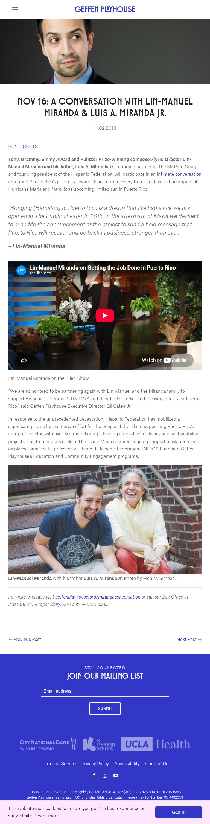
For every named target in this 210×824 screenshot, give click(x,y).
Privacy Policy (95, 763)
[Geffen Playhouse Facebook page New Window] (94, 775)
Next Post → (189, 639)
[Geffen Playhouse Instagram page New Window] (105, 775)
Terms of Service (59, 763)
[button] (15, 9)
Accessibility (127, 763)
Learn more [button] (47, 815)
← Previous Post (24, 639)
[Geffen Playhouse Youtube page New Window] (116, 775)
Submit (105, 708)
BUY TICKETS (23, 146)
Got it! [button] (179, 812)
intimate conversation (179, 174)
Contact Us (156, 763)
